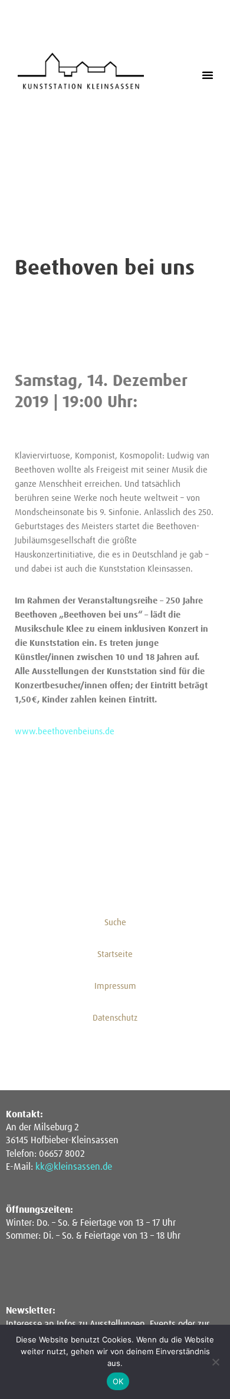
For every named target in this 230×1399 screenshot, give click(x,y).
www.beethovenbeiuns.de (64, 731)
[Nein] (215, 1362)
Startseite (115, 954)
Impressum (115, 986)
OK (118, 1381)
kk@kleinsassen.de (73, 1167)
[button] (207, 75)
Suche (115, 922)
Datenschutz (115, 1018)
